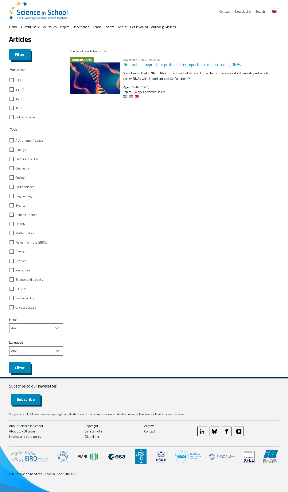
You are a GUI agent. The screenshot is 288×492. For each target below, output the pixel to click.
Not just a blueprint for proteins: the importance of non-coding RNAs (182, 64)
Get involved (139, 26)
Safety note (93, 431)
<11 (18, 80)
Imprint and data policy (25, 436)
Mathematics (24, 233)
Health (20, 223)
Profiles (21, 260)
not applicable (25, 117)
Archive (149, 425)
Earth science (24, 186)
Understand (81, 26)
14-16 (19, 98)
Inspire (64, 26)
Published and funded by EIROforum (32, 474)
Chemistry (22, 168)
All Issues (50, 26)
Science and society (29, 279)
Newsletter (243, 11)
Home (13, 26)
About (122, 26)
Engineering (23, 196)
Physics (20, 251)
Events (109, 26)
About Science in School (26, 425)
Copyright (91, 425)
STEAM (20, 288)
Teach (97, 26)
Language (16, 342)
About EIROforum (22, 431)
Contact (225, 11)
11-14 (19, 89)
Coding (20, 177)
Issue (13, 319)
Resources (22, 270)
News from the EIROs (31, 242)
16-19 (19, 107)
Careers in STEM (27, 158)
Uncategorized (25, 307)
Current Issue (30, 26)
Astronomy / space (29, 140)
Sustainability (25, 298)
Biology (20, 149)
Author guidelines (163, 26)
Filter (20, 54)
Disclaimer (92, 436)
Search (260, 11)
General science (26, 214)
